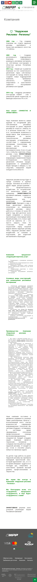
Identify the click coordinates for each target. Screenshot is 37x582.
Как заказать (28, 558)
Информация (19, 558)
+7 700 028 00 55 (27, 7)
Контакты (30, 560)
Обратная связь (7, 558)
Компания (22, 560)
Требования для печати (10, 560)
